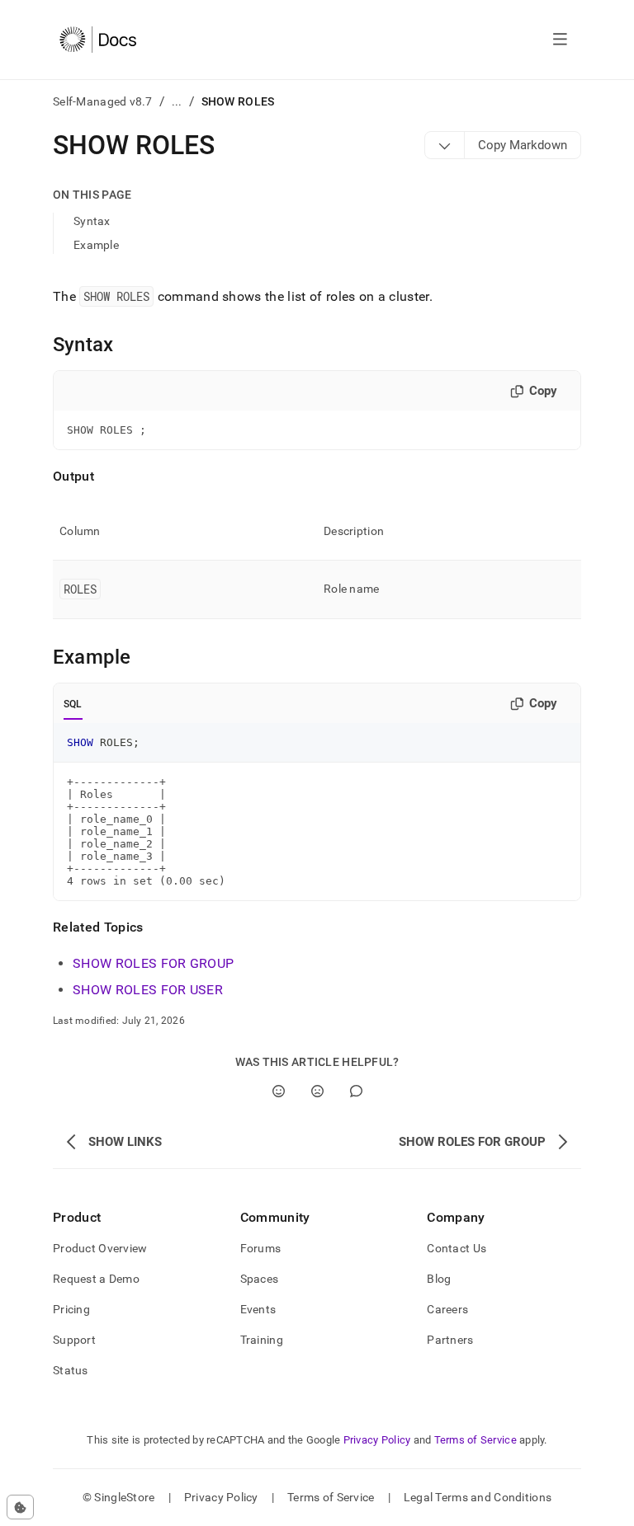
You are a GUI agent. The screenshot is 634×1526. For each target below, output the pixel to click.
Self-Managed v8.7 (103, 101)
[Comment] (356, 1091)
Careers (447, 1309)
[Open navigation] (560, 39)
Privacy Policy (377, 1440)
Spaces (259, 1278)
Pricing (71, 1309)
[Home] (97, 39)
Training (261, 1339)
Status (70, 1370)
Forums (261, 1248)
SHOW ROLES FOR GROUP (153, 963)
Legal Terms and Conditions (477, 1497)
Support (74, 1339)
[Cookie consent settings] (20, 1507)
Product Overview (100, 1248)
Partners (450, 1339)
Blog (439, 1278)
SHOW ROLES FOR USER (148, 990)
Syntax (92, 221)
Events (258, 1309)
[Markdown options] (445, 145)
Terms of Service (475, 1440)
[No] (317, 1091)
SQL (73, 704)
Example (96, 244)
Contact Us (456, 1248)
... (177, 101)
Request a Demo (96, 1278)
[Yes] (278, 1091)
